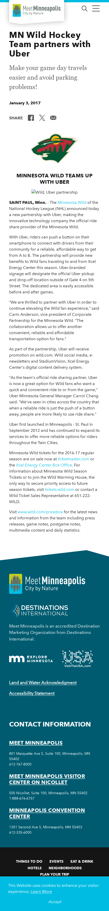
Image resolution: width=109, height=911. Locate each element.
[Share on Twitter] (42, 117)
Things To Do (29, 861)
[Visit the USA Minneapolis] (77, 658)
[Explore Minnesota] (31, 659)
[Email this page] (53, 117)
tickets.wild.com (59, 489)
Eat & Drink (81, 861)
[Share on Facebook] (31, 117)
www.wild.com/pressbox (40, 511)
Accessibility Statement (32, 693)
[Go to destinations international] (38, 610)
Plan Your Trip (54, 874)
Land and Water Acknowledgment (43, 682)
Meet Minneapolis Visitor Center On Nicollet (47, 779)
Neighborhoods (65, 868)
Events (56, 861)
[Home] (37, 10)
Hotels (35, 868)
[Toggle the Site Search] (84, 8)
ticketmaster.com (73, 459)
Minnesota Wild (72, 202)
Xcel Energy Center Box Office (44, 465)
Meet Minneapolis (36, 743)
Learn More (41, 891)
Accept (54, 901)
